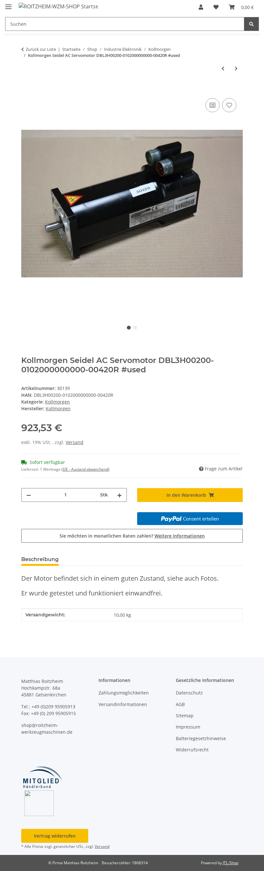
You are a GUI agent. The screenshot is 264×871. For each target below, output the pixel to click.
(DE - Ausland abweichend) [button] (85, 469)
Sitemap (184, 715)
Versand (74, 442)
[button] (200, 7)
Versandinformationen (123, 704)
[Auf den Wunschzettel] (229, 105)
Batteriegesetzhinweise (201, 738)
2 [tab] (135, 328)
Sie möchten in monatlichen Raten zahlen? (132, 536)
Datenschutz (189, 693)
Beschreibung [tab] (40, 559)
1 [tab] (129, 328)
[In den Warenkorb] (26, 89)
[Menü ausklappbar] (8, 4)
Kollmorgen (57, 402)
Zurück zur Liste (41, 49)
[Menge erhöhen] (119, 495)
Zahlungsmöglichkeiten (124, 693)
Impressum (188, 727)
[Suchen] (251, 24)
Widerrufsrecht (192, 750)
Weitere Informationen (180, 536)
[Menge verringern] (29, 495)
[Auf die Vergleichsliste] (212, 105)
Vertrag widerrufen (55, 836)
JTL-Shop (230, 863)
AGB (180, 704)
